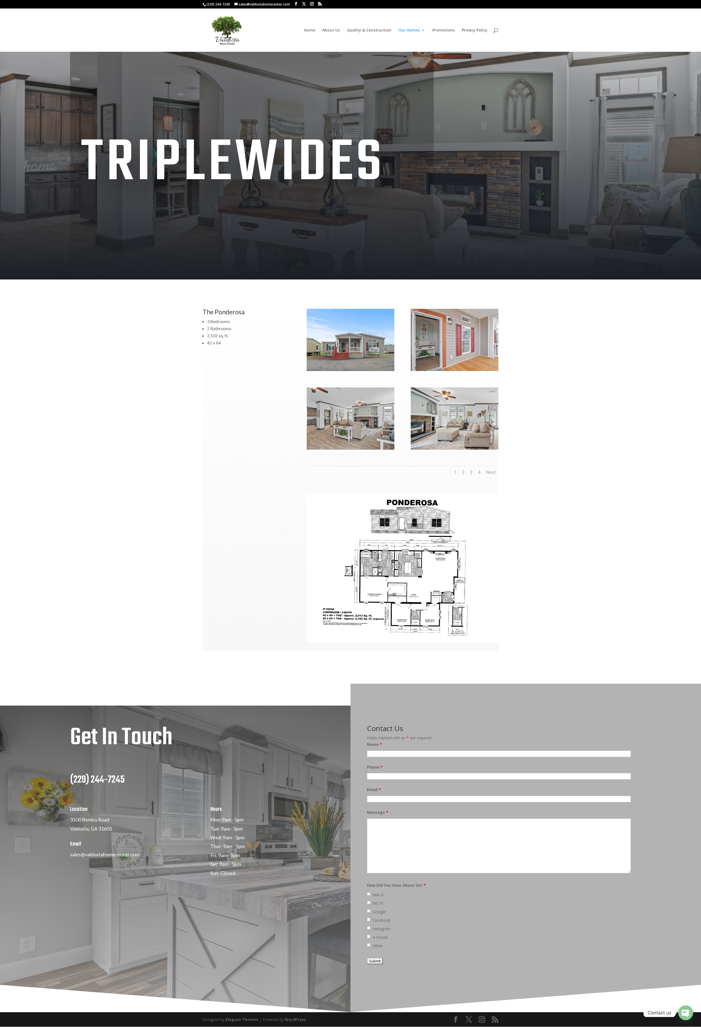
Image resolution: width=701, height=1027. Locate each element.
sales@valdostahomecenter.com (104, 854)
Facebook (381, 920)
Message (377, 812)
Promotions (443, 30)
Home (309, 30)
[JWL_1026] (350, 448)
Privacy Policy (474, 30)
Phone (375, 767)
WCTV (378, 903)
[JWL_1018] (350, 369)
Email (374, 789)
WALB (378, 894)
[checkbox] (368, 894)
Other (378, 945)
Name (374, 744)
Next (491, 472)
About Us (331, 30)
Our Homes (409, 30)
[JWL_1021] (454, 369)
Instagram (382, 928)
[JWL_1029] (454, 448)
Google (379, 911)
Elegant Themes (242, 1019)
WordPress (295, 1019)
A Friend (380, 937)
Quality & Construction (369, 30)
